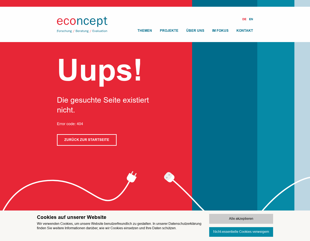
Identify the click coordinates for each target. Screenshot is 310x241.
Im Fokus (220, 30)
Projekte (169, 30)
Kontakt (244, 30)
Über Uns (195, 30)
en (251, 19)
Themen (144, 30)
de (244, 19)
